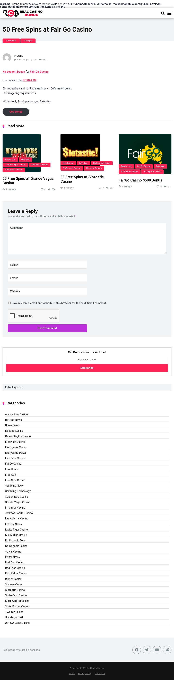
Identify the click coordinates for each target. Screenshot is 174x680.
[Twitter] (147, 650)
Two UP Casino (14, 612)
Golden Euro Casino (16, 496)
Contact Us (100, 673)
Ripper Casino (13, 579)
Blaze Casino (13, 425)
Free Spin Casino (15, 480)
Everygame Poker (15, 452)
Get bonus (15, 111)
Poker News (12, 557)
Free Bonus (11, 41)
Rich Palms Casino (16, 573)
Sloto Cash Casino (16, 595)
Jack (20, 55)
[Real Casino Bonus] (23, 13)
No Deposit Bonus (39, 164)
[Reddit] (167, 650)
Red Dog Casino (14, 562)
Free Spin (28, 41)
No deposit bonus (14, 71)
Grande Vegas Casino (15, 164)
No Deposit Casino (13, 170)
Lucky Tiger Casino (16, 529)
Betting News (13, 419)
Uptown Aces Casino (17, 622)
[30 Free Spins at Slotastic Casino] (86, 152)
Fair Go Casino (39, 71)
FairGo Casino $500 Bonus (140, 180)
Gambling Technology (18, 491)
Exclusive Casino (15, 458)
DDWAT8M (29, 80)
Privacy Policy (84, 673)
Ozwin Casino (13, 551)
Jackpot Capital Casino (19, 513)
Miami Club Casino (16, 535)
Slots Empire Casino (17, 606)
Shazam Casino (14, 584)
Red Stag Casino (15, 568)
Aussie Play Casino (16, 414)
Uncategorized (14, 617)
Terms (72, 673)
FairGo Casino (143, 166)
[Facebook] (136, 650)
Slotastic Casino (94, 168)
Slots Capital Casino (17, 600)
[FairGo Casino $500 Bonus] (145, 154)
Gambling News (14, 485)
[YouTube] (157, 650)
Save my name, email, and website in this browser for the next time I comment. (59, 303)
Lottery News (13, 524)
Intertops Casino (15, 507)
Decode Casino (14, 430)
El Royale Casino (15, 441)
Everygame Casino (16, 447)
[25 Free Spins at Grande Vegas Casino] (29, 153)
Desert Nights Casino (18, 436)
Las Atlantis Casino (16, 518)
